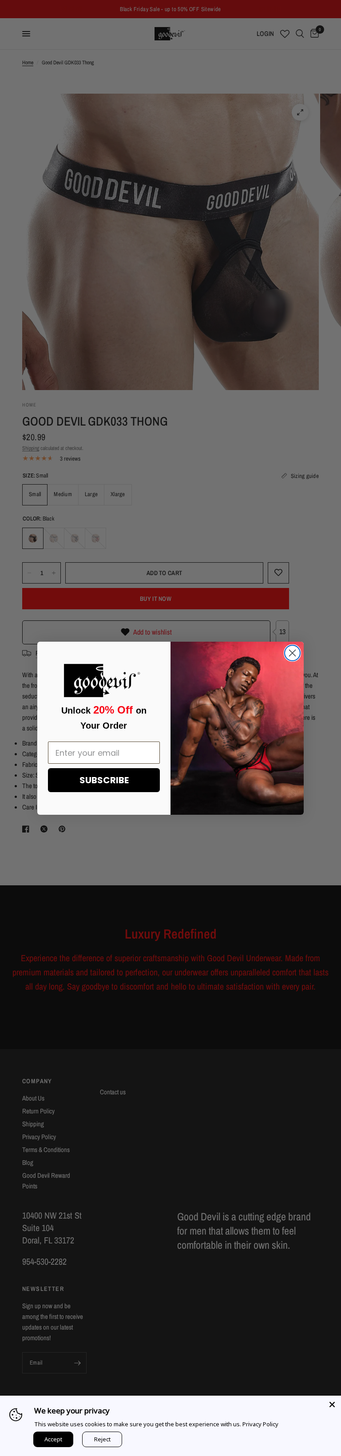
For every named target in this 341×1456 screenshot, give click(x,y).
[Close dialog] (292, 653)
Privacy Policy (260, 1424)
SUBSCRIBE (104, 780)
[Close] (332, 1404)
